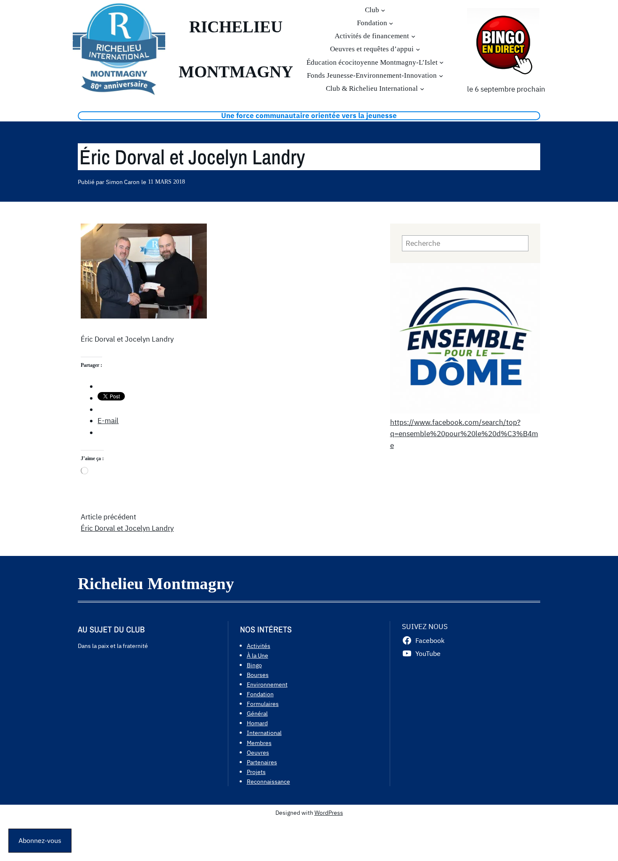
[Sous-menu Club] (383, 10)
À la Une (257, 655)
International (264, 733)
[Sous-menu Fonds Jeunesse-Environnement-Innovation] (441, 75)
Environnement (267, 684)
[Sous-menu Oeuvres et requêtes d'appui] (418, 49)
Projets (256, 772)
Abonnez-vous (39, 840)
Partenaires (262, 762)
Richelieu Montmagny (156, 583)
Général (257, 713)
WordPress (328, 812)
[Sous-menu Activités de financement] (413, 36)
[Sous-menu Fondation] (391, 23)
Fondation (260, 694)
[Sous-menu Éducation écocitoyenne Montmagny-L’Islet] (441, 62)
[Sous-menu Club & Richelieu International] (422, 89)
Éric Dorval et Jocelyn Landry (127, 528)
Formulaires (263, 704)
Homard (257, 723)
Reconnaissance (268, 781)
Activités (258, 646)
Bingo (254, 665)
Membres (259, 743)
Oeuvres (258, 752)
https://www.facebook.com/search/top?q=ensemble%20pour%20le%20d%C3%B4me (464, 434)
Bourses (258, 675)
